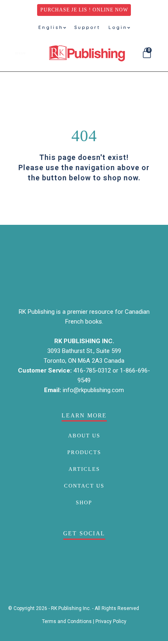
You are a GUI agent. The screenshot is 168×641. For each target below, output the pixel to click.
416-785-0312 (93, 370)
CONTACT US (84, 486)
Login (117, 27)
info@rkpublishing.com (93, 390)
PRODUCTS (84, 452)
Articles (84, 469)
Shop (84, 502)
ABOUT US (84, 436)
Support (87, 27)
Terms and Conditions (67, 621)
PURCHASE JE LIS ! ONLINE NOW (84, 10)
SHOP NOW (84, 203)
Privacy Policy (110, 621)
